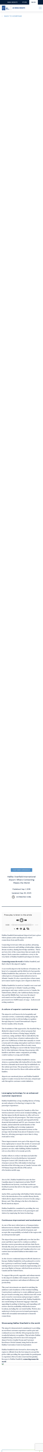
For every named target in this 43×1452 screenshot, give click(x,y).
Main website (12, 2)
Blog (34, 2)
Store (24, 2)
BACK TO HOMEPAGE (13, 16)
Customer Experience (21, 870)
